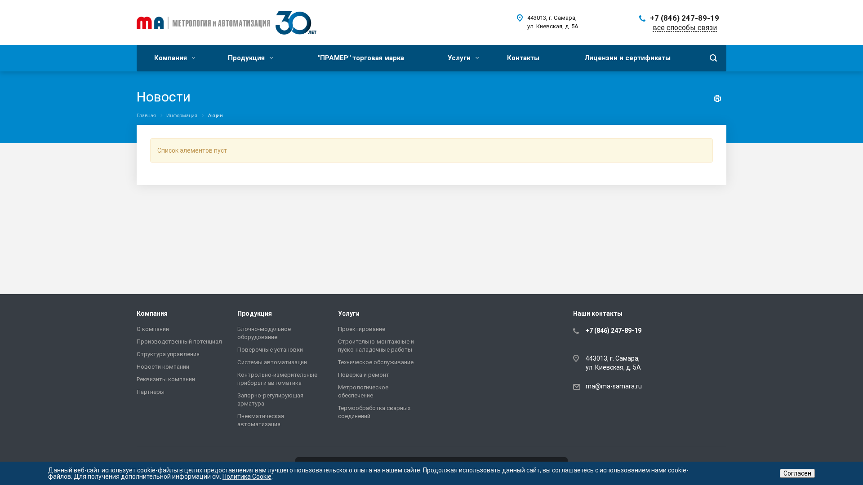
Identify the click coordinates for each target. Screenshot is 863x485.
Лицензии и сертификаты (627, 58)
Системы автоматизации (272, 362)
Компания (171, 58)
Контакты (523, 58)
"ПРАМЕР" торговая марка (361, 58)
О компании (153, 329)
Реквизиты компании (166, 379)
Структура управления (168, 354)
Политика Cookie (246, 476)
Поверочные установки (270, 349)
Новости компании (163, 366)
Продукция (247, 58)
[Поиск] (713, 58)
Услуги (460, 58)
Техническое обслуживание (376, 362)
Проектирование (361, 329)
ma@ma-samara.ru (614, 386)
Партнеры (151, 391)
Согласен (797, 473)
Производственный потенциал (179, 341)
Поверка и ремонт (363, 374)
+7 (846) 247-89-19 (684, 17)
